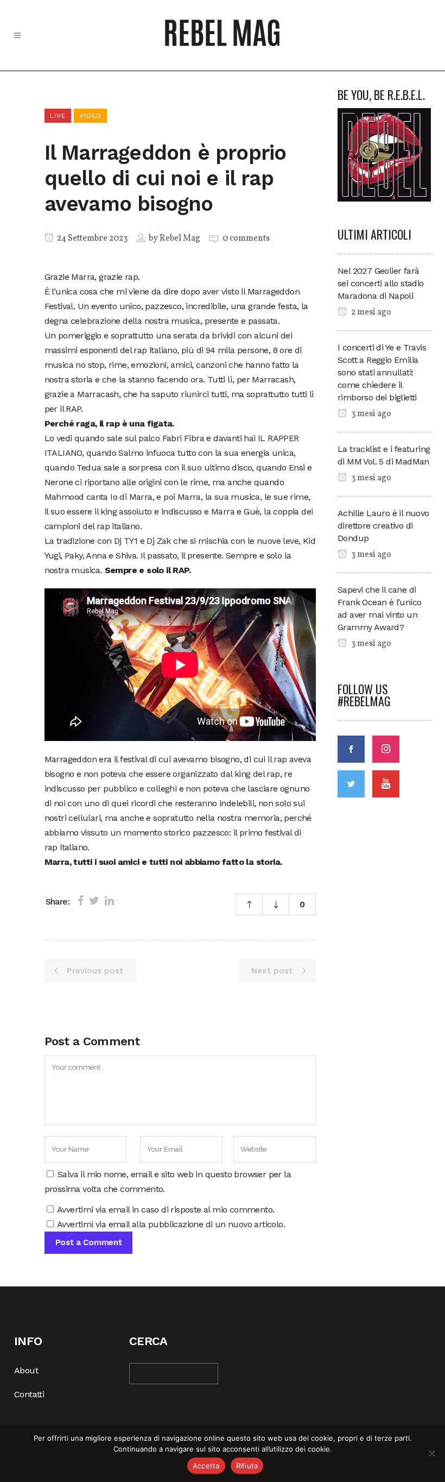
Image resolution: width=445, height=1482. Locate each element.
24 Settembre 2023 (91, 238)
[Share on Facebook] (81, 900)
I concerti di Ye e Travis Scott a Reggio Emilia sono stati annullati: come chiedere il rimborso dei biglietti (382, 372)
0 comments (246, 238)
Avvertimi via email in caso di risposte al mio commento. (165, 1209)
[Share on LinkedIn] (109, 900)
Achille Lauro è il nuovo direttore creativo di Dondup (383, 525)
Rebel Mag (180, 238)
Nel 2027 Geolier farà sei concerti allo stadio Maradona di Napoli (381, 283)
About (26, 1370)
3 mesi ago (370, 414)
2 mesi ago (370, 312)
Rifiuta (247, 1465)
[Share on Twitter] (94, 900)
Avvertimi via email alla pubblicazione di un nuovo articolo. (171, 1224)
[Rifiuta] (431, 1453)
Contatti (29, 1394)
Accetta (206, 1465)
